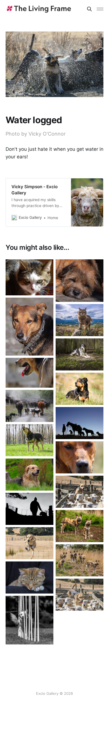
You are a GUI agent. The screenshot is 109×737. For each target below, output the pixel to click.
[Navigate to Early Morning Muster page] (79, 423)
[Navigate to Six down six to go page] (29, 620)
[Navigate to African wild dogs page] (79, 526)
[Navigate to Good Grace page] (79, 595)
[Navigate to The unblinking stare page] (29, 277)
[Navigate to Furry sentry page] (79, 320)
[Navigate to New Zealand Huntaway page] (29, 373)
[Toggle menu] (100, 9)
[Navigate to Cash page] (79, 389)
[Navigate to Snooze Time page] (29, 577)
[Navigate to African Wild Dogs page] (79, 560)
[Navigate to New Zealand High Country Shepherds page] (29, 406)
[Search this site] (89, 9)
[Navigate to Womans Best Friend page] (29, 509)
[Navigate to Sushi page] (79, 354)
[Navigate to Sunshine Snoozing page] (79, 280)
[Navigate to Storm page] (29, 440)
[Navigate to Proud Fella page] (29, 475)
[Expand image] (45, 287)
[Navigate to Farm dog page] (29, 327)
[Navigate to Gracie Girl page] (79, 492)
